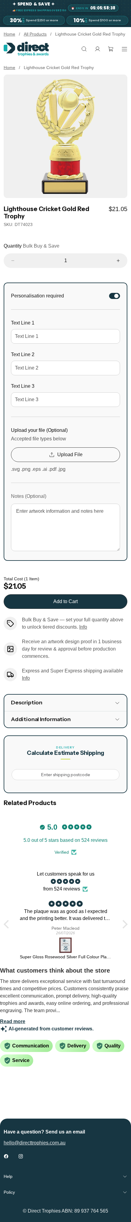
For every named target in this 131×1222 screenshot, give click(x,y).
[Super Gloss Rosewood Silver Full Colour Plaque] (66, 945)
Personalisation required (37, 295)
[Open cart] (111, 49)
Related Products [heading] (30, 803)
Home (9, 34)
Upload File (70, 454)
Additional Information (41, 719)
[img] (65, 881)
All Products (35, 34)
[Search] (84, 49)
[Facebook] (6, 1156)
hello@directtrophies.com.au (35, 1142)
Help (8, 1176)
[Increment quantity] (118, 260)
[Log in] (97, 49)
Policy (9, 1192)
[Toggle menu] (124, 49)
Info (83, 627)
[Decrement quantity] (13, 260)
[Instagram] (20, 1156)
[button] (7, 924)
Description (26, 702)
